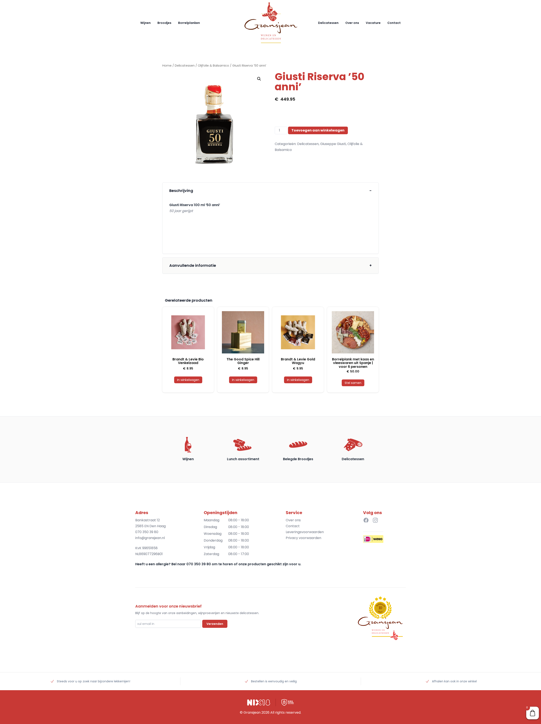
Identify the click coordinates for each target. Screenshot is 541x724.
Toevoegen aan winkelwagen (317, 130)
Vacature (373, 23)
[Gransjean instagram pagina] (375, 520)
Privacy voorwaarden (303, 537)
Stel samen (353, 383)
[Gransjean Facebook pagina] (366, 520)
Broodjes (164, 23)
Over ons (352, 23)
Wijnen (145, 23)
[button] (259, 79)
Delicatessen (328, 23)
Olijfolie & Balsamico (213, 65)
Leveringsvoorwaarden (305, 532)
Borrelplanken (189, 23)
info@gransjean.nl (150, 537)
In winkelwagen (188, 380)
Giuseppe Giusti (333, 143)
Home (167, 65)
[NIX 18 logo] (258, 702)
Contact (394, 23)
